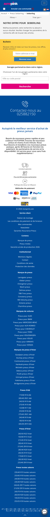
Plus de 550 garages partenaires (25, 177)
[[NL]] (48, 9)
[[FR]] (45, 9)
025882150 (25, 113)
